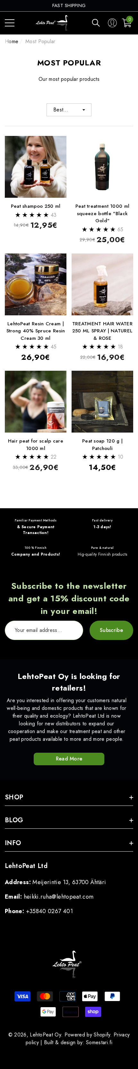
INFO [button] (13, 843)
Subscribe (111, 630)
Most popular (40, 41)
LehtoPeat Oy (45, 1034)
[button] (96, 23)
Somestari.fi (99, 1042)
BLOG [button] (14, 820)
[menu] (9, 23)
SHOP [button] (14, 797)
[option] (69, 6)
